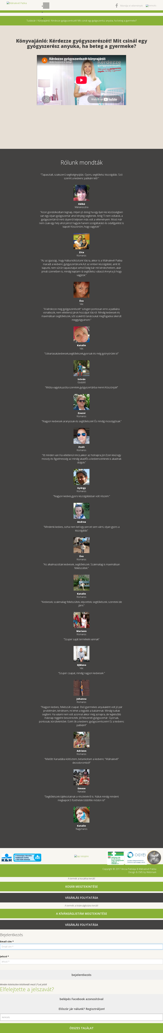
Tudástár (31, 20)
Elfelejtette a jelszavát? (27, 989)
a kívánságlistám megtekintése (81, 913)
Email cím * (7, 941)
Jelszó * (4, 956)
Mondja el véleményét (131, 5)
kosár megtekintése (81, 886)
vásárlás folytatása (81, 898)
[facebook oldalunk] (116, 6)
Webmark (151, 872)
